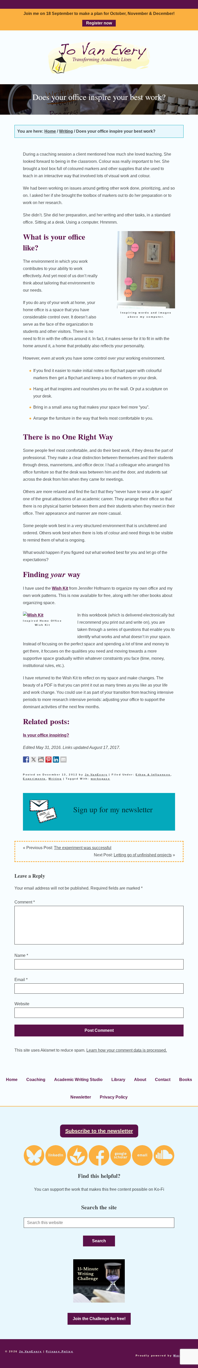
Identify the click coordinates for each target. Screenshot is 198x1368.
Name (21, 955)
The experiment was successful (82, 848)
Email (21, 979)
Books (185, 1079)
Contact (162, 1079)
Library (118, 1079)
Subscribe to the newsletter (99, 1131)
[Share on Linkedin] (56, 759)
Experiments (34, 778)
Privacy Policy (114, 1097)
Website (21, 1004)
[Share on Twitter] (33, 759)
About (140, 1079)
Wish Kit (60, 588)
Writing (55, 778)
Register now (99, 23)
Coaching (35, 1079)
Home (12, 1079)
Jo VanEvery (99, 57)
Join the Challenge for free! (99, 1318)
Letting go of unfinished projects (143, 855)
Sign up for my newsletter (113, 809)
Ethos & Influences (153, 774)
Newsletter (80, 1097)
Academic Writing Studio (78, 1079)
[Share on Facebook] (26, 759)
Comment (24, 902)
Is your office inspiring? (46, 735)
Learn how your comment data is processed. (126, 1050)
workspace (100, 778)
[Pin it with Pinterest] (48, 759)
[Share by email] (63, 759)
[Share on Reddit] (41, 759)
